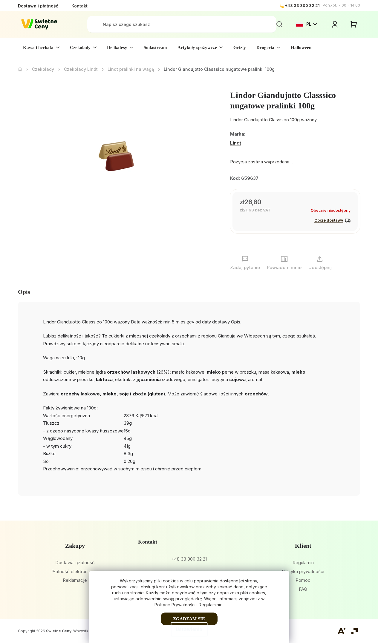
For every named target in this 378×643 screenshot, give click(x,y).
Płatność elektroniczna (74, 571)
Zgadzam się (189, 618)
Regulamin (303, 562)
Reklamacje (75, 580)
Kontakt (79, 5)
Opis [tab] (24, 291)
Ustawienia (189, 629)
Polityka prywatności (303, 571)
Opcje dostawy (328, 220)
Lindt (235, 143)
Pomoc (303, 580)
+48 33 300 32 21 (302, 5)
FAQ (303, 589)
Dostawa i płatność (38, 5)
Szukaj (279, 24)
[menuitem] (41, 47)
